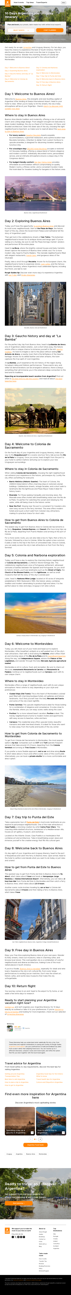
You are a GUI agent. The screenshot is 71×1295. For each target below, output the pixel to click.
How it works (19, 2)
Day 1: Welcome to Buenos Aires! (17, 68)
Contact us (9, 1007)
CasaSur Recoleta (33, 135)
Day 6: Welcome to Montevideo (48, 73)
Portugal (55, 1236)
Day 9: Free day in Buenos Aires (48, 82)
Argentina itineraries (15, 1014)
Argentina (31, 39)
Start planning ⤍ (18, 1203)
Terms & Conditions (18, 1280)
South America (21, 39)
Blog (40, 1246)
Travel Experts (41, 2)
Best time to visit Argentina (15, 1079)
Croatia (55, 1238)
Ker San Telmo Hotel (43, 162)
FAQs (40, 1241)
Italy (54, 1234)
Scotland (55, 1246)
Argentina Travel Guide (35, 1145)
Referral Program (44, 1271)
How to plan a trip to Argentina (16, 1082)
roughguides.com (10, 39)
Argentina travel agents (17, 1046)
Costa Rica (56, 1243)
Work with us (42, 1244)
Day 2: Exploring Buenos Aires (16, 71)
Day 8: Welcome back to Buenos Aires (50, 79)
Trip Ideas (30, 2)
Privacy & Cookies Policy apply (33, 1280)
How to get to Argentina (14, 1085)
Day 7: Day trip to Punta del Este (48, 76)
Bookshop (42, 1236)
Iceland (55, 1241)
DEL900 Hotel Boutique (37, 149)
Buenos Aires (20, 99)
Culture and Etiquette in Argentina (49, 1082)
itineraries (39, 39)
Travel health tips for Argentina (48, 1079)
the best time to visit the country (25, 379)
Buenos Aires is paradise (30, 969)
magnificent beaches (56, 656)
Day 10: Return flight (44, 85)
